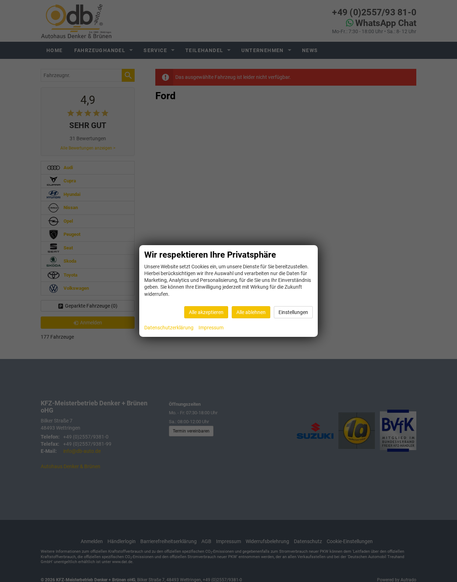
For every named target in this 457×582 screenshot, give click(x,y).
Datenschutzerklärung (169, 327)
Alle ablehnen (251, 312)
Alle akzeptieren (206, 312)
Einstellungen (293, 312)
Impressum (211, 327)
